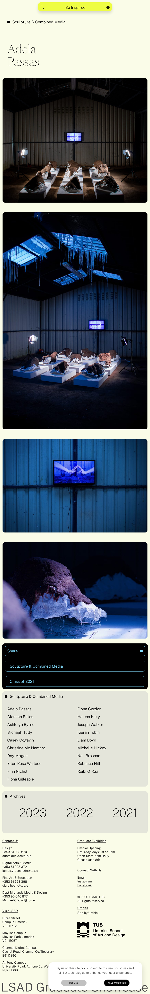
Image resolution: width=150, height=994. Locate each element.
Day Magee (17, 755)
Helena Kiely (88, 716)
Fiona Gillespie (20, 779)
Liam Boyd (86, 740)
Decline (73, 983)
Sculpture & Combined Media (38, 22)
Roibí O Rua (87, 771)
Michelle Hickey (91, 748)
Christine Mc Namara (26, 748)
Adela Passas (19, 709)
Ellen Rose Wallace (24, 763)
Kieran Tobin (88, 732)
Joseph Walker (90, 724)
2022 (50, 813)
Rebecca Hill (88, 763)
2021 (95, 813)
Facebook (84, 885)
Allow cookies (117, 983)
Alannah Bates (20, 716)
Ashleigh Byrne (20, 724)
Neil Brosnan (88, 755)
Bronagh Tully (19, 732)
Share (44, 649)
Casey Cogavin (20, 740)
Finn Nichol (17, 771)
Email (81, 877)
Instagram (84, 881)
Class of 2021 (22, 681)
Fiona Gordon (89, 709)
